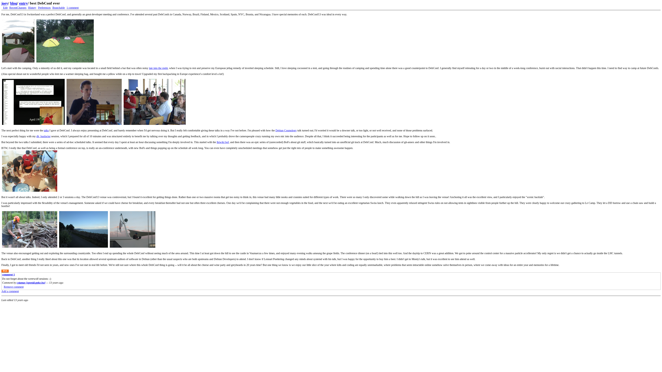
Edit (5, 7)
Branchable (58, 7)
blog (13, 3)
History (32, 7)
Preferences (44, 7)
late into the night (158, 68)
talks (46, 130)
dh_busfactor (43, 136)
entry (23, 3)
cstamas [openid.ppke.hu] (31, 282)
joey (4, 3)
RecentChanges (17, 7)
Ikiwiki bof (223, 142)
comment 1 (8, 274)
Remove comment (14, 286)
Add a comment (10, 291)
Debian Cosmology (286, 130)
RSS (5, 271)
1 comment (73, 7)
